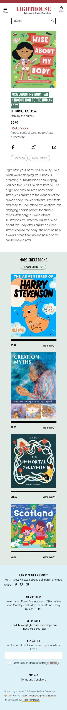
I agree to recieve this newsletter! (29, 663)
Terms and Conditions (33, 679)
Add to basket (49, 346)
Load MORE (33, 267)
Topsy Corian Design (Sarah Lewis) (39, 695)
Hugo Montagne (31, 700)
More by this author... (23, 116)
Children (19, 158)
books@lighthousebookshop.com (37, 625)
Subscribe (52, 663)
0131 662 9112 (38, 628)
